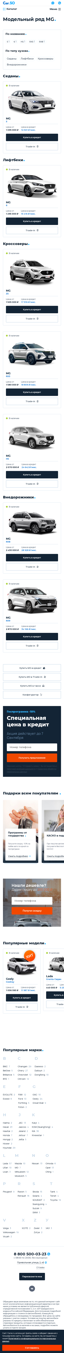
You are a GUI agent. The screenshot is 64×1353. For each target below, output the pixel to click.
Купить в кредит (32, 137)
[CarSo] (9, 2)
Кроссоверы (45, 58)
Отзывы (40, 1267)
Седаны (12, 58)
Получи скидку (32, 910)
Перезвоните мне (32, 1276)
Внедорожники (16, 64)
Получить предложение (32, 757)
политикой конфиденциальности (21, 769)
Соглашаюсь (32, 1347)
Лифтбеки (27, 58)
